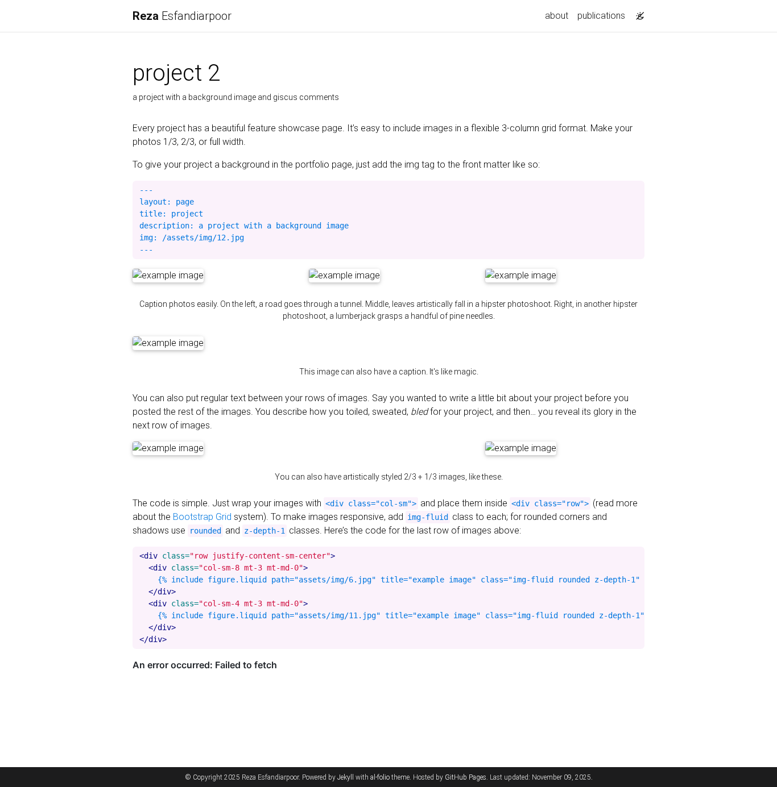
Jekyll (345, 777)
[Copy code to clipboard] (636, 189)
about (556, 15)
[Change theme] (637, 12)
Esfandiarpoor (182, 16)
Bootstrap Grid (202, 516)
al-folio (380, 777)
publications (601, 15)
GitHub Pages (465, 777)
